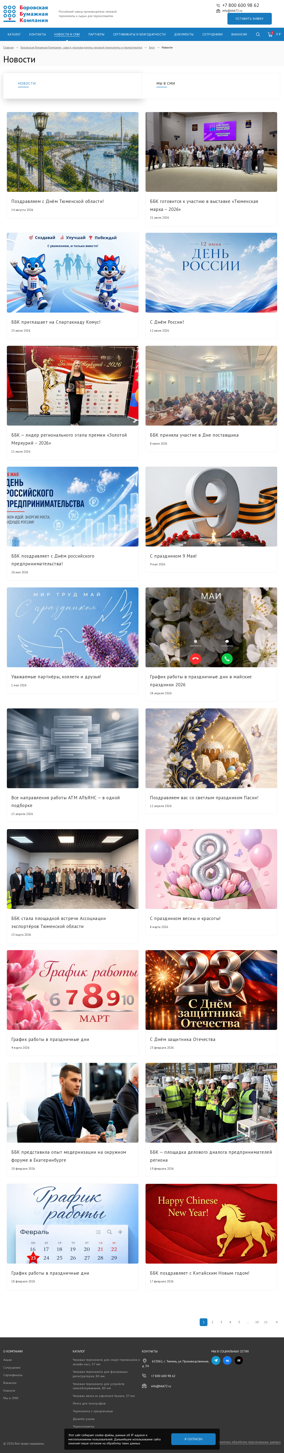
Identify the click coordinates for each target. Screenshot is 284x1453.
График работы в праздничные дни (50, 1039)
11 (266, 1322)
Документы (184, 34)
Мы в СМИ (165, 83)
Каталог (14, 34)
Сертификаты (13, 1375)
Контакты (37, 34)
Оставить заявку (250, 19)
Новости (27, 83)
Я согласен (194, 1439)
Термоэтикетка (84, 1426)
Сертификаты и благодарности (139, 34)
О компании (13, 1351)
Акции (7, 1360)
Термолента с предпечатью (93, 1411)
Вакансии (239, 34)
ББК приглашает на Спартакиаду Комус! (56, 322)
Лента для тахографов (89, 1403)
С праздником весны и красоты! (185, 918)
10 (257, 1322)
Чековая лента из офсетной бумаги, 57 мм (104, 1396)
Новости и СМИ (67, 34)
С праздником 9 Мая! (173, 556)
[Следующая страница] (277, 1322)
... (248, 1322)
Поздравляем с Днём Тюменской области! (57, 201)
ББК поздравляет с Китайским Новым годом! (199, 1273)
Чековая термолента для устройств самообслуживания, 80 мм (98, 1386)
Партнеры (97, 34)
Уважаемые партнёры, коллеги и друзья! (56, 677)
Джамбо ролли (84, 1419)
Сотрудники (212, 34)
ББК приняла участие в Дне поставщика (194, 435)
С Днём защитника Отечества (182, 1039)
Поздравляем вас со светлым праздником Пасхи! (204, 798)
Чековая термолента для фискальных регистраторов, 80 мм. (100, 1374)
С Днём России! (167, 322)
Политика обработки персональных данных (249, 1442)
